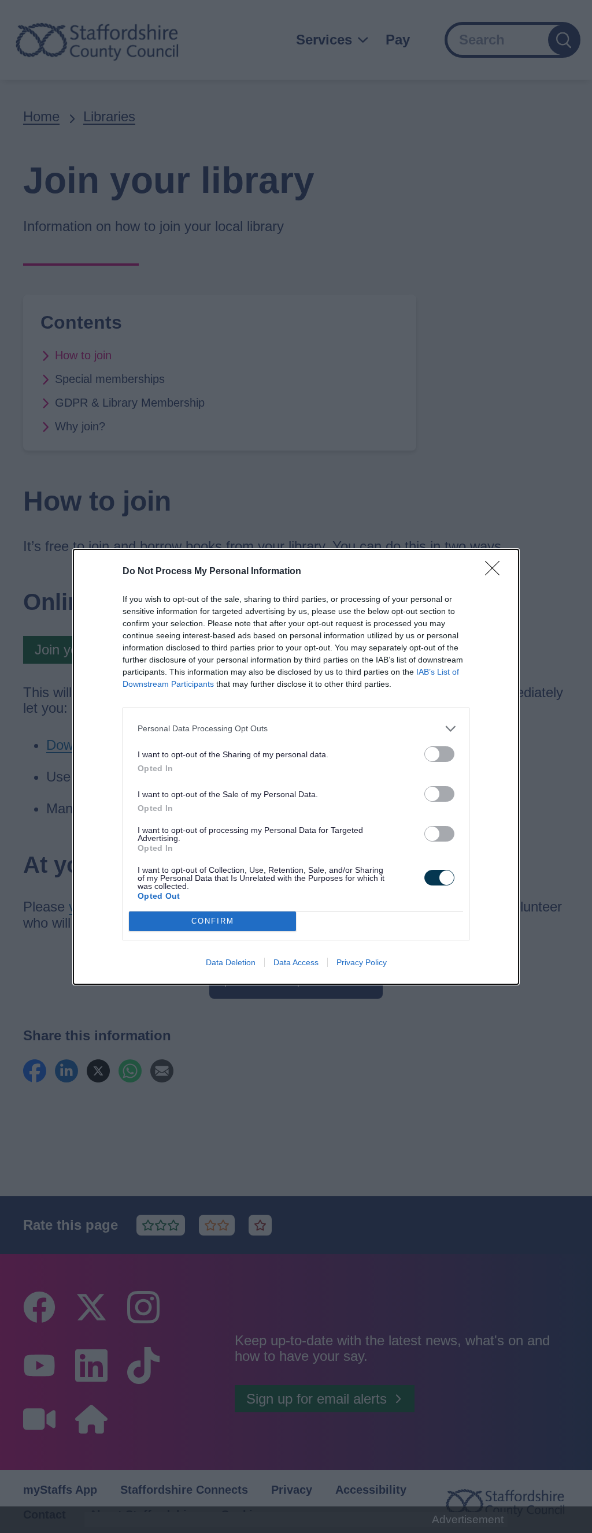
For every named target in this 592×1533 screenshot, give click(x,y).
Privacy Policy (361, 962)
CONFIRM (212, 921)
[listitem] (296, 729)
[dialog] (296, 766)
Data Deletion (231, 962)
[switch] (439, 754)
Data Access (296, 962)
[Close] (496, 572)
